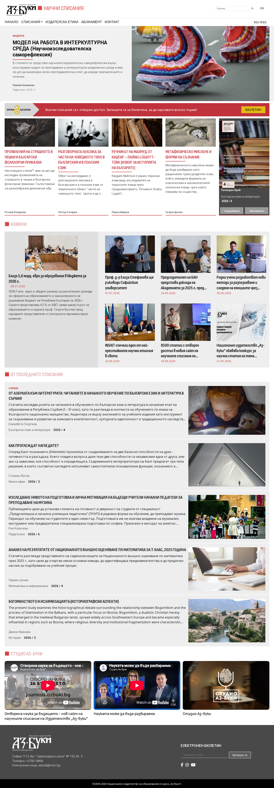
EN (262, 8)
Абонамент (91, 22)
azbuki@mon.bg (49, 765)
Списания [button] (30, 22)
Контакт (112, 22)
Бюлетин (253, 110)
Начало (11, 22)
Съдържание (231, 211)
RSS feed (260, 22)
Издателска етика (62, 22)
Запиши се (239, 755)
